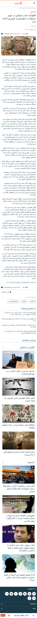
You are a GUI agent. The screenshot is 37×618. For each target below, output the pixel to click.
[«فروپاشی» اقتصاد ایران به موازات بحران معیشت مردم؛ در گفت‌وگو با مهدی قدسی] (18, 504)
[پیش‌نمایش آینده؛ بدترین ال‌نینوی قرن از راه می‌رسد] (18, 441)
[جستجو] (33, 615)
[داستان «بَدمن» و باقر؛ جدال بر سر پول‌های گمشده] (18, 360)
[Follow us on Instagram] (34, 598)
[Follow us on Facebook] (25, 594)
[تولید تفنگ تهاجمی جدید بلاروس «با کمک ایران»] (18, 387)
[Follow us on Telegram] (20, 594)
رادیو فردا (33, 26)
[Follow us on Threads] (29, 598)
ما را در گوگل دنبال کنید (21, 615)
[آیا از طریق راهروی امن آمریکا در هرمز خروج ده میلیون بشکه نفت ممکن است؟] (18, 563)
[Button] (25, 34)
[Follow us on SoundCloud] (7, 594)
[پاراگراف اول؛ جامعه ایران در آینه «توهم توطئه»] (18, 414)
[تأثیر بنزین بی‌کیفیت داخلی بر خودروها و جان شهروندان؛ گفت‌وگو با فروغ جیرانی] (18, 475)
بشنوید (31, 462)
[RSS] (29, 594)
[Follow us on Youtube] (11, 594)
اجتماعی (33, 12)
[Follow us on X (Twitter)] (16, 594)
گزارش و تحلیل (27, 347)
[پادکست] (9, 615)
